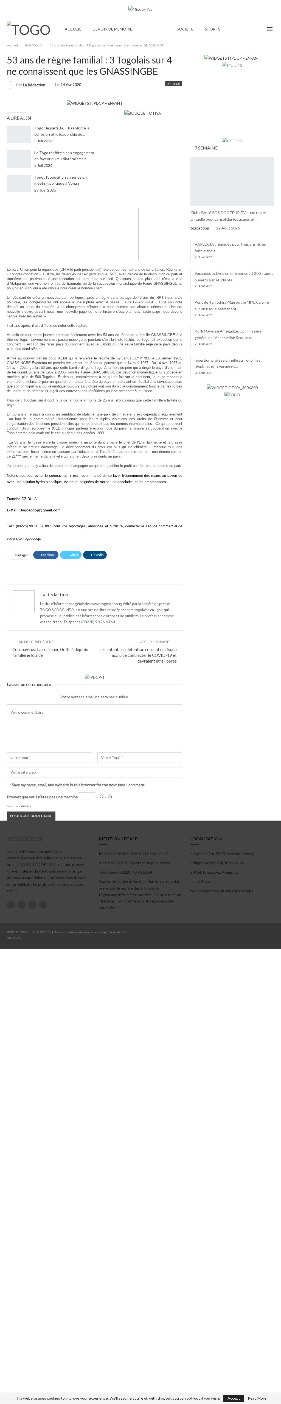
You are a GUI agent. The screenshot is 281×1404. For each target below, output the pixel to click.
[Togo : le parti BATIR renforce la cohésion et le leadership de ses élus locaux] (19, 134)
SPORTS (212, 29)
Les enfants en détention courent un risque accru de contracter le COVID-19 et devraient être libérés (138, 655)
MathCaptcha (24, 806)
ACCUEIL (73, 29)
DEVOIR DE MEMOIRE (112, 29)
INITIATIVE (192, 157)
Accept (233, 1398)
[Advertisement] (94, 568)
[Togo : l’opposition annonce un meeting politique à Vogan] (19, 183)
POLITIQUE (154, 29)
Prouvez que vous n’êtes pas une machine (42, 796)
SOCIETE (185, 29)
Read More (257, 1398)
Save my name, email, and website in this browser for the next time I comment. (78, 784)
